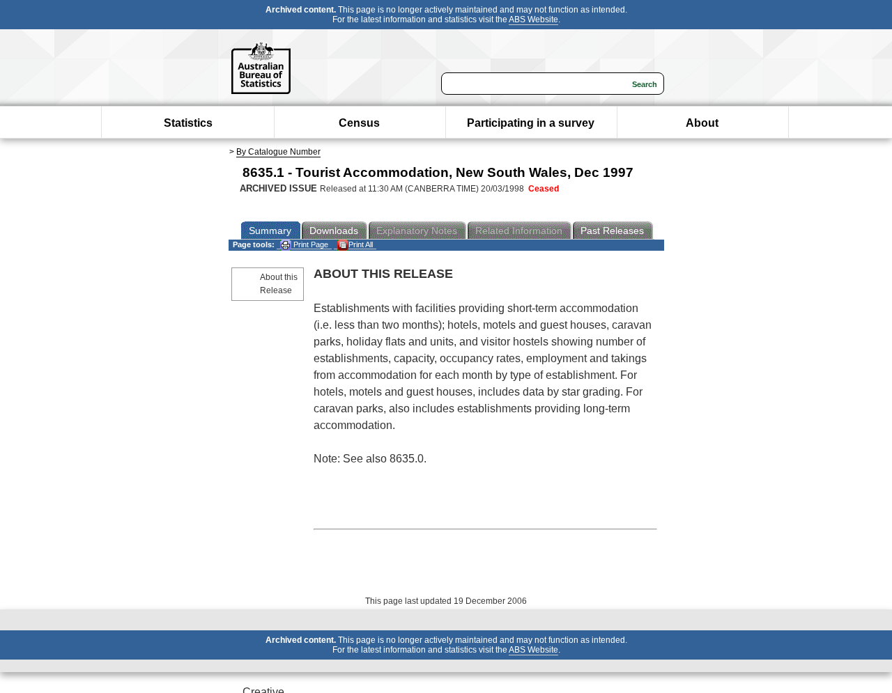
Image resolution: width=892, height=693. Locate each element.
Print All (360, 244)
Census (359, 123)
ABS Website (533, 19)
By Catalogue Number (278, 152)
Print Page (309, 244)
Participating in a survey (530, 123)
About (702, 123)
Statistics (188, 123)
